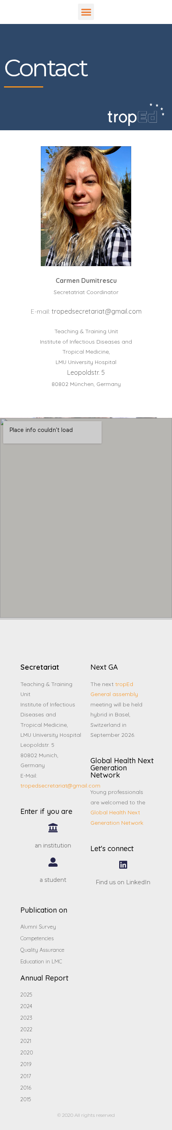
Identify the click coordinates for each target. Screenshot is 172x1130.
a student (53, 879)
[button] (86, 12)
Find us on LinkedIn (123, 882)
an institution (53, 845)
